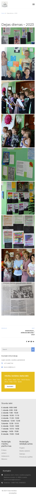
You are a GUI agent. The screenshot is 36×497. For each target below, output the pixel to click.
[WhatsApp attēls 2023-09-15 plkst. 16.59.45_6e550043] (18, 164)
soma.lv (3, 453)
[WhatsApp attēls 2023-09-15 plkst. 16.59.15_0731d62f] (18, 63)
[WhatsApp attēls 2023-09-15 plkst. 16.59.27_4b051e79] (18, 97)
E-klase (3, 450)
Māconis (4, 459)
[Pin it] (31, 341)
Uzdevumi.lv (5, 456)
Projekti (21, 448)
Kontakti (10, 386)
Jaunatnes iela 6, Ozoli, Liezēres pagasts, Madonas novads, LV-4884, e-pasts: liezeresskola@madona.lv (17, 477)
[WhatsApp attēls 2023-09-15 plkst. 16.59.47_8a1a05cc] (18, 231)
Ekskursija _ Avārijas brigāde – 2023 (28, 332)
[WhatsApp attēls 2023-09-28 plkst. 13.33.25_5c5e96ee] (18, 299)
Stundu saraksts (24, 451)
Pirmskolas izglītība (25, 457)
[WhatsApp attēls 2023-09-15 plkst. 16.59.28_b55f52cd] (18, 130)
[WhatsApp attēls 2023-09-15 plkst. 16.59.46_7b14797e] (18, 198)
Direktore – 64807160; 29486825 (15, 483)
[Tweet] (28, 341)
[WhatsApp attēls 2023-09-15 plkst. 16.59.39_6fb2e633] (18, 265)
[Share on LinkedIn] (33, 341)
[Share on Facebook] (26, 341)
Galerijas (22, 454)
